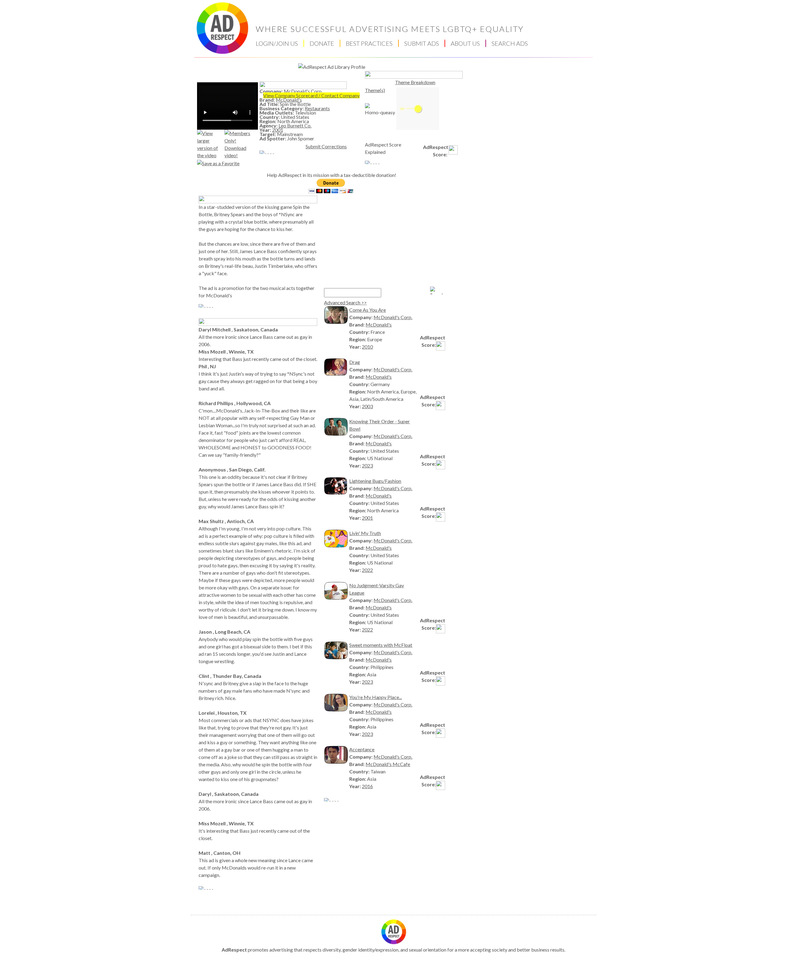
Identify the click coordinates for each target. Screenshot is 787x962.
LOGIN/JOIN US (277, 43)
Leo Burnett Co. (295, 125)
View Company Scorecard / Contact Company (311, 95)
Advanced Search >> (345, 302)
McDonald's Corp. (303, 91)
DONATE (322, 43)
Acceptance (361, 749)
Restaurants (317, 108)
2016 (367, 786)
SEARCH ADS (510, 43)
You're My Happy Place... (375, 697)
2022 (367, 570)
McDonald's (289, 100)
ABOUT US (465, 43)
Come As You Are (367, 310)
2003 (367, 406)
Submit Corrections (326, 146)
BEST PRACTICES (369, 43)
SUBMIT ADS (421, 43)
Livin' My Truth (365, 533)
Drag (354, 362)
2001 (277, 130)
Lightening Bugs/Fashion (375, 481)
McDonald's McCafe (388, 764)
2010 (367, 347)
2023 (367, 465)
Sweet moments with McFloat (380, 645)
